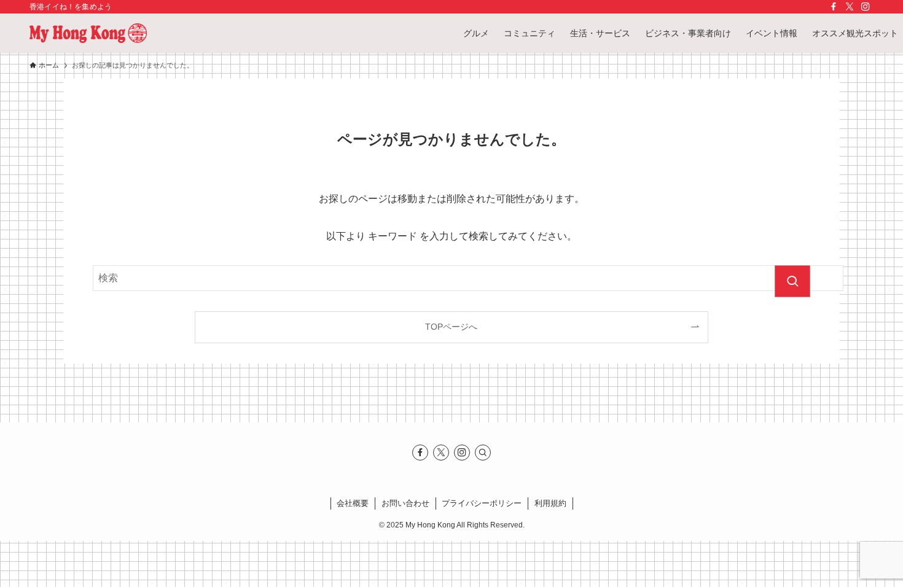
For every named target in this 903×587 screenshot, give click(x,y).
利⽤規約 (550, 503)
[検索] (483, 453)
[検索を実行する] (792, 281)
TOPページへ (451, 327)
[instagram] (866, 7)
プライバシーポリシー (482, 503)
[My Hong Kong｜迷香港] (88, 33)
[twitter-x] (850, 7)
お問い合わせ (405, 503)
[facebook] (834, 7)
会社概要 (353, 503)
